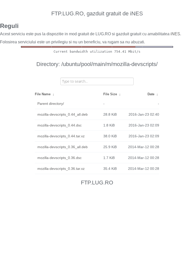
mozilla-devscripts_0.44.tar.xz (61, 136)
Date (151, 94)
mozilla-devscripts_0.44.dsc (59, 125)
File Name (43, 94)
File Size (110, 94)
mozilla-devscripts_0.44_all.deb (62, 114)
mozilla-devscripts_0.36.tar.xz (61, 169)
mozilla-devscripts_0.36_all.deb (62, 147)
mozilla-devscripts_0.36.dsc (59, 158)
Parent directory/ (50, 104)
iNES (175, 34)
